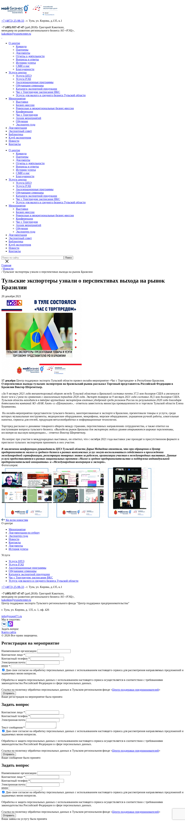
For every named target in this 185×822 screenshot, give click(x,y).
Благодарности (25, 69)
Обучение (22, 121)
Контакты (15, 144)
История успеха (18, 548)
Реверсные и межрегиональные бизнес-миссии (45, 108)
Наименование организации (18, 650)
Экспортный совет (20, 131)
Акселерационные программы (34, 82)
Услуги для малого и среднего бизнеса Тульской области (51, 95)
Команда (21, 46)
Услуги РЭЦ (23, 78)
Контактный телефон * (15, 658)
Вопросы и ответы (27, 59)
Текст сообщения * (13, 727)
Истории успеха (26, 62)
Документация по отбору (24, 532)
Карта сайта (8, 632)
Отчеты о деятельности (30, 56)
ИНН (4, 788)
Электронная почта (13, 662)
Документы (23, 52)
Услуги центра (18, 72)
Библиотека (16, 134)
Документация (18, 127)
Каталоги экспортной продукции (36, 88)
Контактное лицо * (13, 654)
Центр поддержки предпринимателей (135, 689)
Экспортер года (25, 124)
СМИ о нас (23, 65)
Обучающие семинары (30, 85)
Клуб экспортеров (20, 137)
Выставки (22, 101)
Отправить (8, 693)
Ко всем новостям (16, 520)
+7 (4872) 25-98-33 (12, 20)
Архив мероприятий (28, 118)
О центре (14, 43)
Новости (14, 140)
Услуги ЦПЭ (24, 75)
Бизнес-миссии (25, 105)
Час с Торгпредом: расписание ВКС (38, 92)
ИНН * (5, 666)
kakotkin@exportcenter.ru (16, 33)
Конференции (24, 111)
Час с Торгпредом (27, 114)
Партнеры (22, 49)
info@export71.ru (11, 616)
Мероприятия (17, 98)
